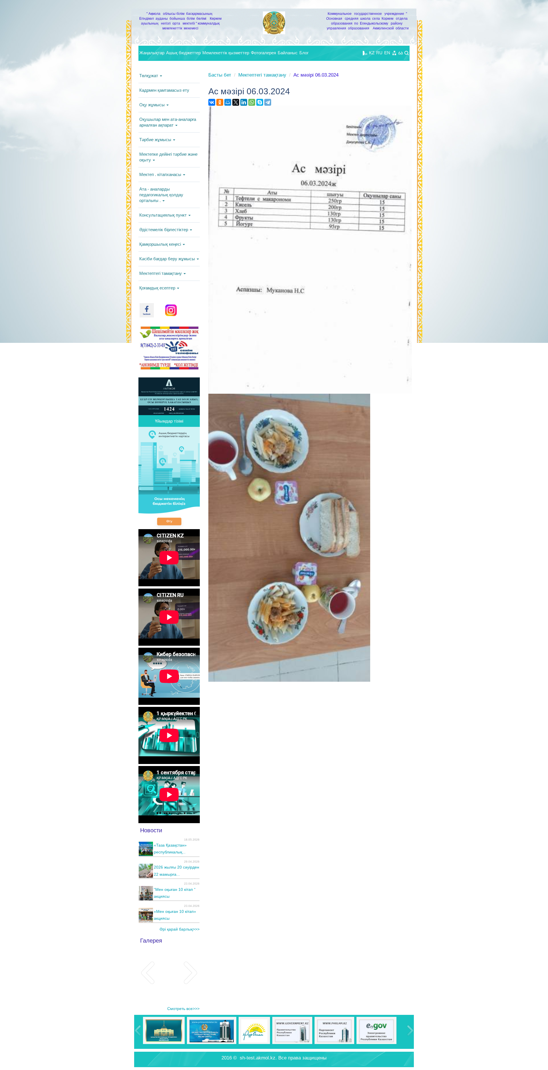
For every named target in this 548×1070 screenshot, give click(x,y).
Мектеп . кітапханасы (160, 174)
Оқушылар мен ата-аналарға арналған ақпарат (167, 122)
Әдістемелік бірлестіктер (164, 229)
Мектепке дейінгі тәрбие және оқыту (168, 157)
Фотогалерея (263, 52)
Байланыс (288, 52)
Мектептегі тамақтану (161, 273)
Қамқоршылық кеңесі (160, 244)
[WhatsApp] (251, 102)
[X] (235, 102)
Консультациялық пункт (163, 215)
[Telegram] (267, 102)
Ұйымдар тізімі (169, 421)
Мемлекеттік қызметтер (225, 52)
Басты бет (219, 75)
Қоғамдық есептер (157, 287)
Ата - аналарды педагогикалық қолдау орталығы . (161, 195)
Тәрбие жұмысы (155, 139)
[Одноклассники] (219, 102)
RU (379, 52)
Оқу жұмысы (152, 104)
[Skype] (259, 102)
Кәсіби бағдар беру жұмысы (167, 258)
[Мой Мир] (227, 102)
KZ (371, 52)
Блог (304, 52)
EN (387, 52)
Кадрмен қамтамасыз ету (164, 90)
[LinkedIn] (243, 102)
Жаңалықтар (151, 52)
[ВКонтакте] (211, 102)
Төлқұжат (149, 75)
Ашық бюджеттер (183, 52)
